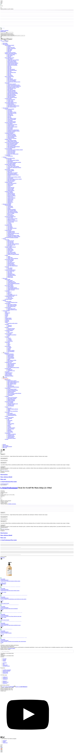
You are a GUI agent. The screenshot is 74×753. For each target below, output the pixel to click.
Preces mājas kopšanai (9, 285)
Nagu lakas (7, 239)
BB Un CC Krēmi (10, 213)
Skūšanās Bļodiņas (10, 190)
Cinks (8, 343)
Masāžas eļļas (9, 369)
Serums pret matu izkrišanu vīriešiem (14, 176)
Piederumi (7, 266)
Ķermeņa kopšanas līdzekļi (12, 126)
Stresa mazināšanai (10, 351)
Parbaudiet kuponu (6, 665)
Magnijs (8, 344)
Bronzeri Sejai (10, 214)
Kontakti (4, 659)
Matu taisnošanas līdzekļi (12, 61)
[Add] (1, 499)
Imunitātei (7, 336)
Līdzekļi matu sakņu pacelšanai (13, 59)
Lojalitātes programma (7, 669)
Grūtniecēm (9, 325)
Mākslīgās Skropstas (11, 219)
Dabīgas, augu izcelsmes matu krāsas (14, 85)
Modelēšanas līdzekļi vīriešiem (13, 174)
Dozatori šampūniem (11, 99)
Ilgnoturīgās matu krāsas (11, 95)
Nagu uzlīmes (9, 267)
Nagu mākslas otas (10, 270)
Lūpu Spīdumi (10, 227)
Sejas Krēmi (9, 110)
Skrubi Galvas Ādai (11, 47)
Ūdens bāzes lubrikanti (11, 363)
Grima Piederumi (8, 230)
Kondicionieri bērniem (11, 104)
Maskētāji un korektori (11, 209)
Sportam (6, 314)
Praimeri (8, 208)
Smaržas (4, 300)
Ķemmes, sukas (10, 100)
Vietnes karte (5, 664)
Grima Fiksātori (10, 207)
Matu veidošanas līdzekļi (9, 57)
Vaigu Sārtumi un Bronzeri (12, 211)
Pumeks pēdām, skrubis (11, 253)
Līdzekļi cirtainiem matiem (12, 64)
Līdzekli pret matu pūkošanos (12, 62)
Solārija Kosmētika (10, 137)
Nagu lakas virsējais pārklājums (13, 243)
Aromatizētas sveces (11, 370)
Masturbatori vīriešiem (9, 375)
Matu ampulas (10, 55)
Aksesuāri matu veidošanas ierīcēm (13, 81)
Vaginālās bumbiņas (8, 372)
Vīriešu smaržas (8, 307)
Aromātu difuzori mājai (11, 282)
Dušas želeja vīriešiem (11, 165)
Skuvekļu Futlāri (10, 189)
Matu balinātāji (10, 89)
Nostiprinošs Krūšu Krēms (12, 124)
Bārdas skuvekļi (10, 184)
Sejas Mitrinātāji (10, 115)
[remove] (1, 497)
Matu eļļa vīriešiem (10, 181)
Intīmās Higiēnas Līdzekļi (12, 141)
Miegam (8, 349)
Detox (8, 331)
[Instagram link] (2, 737)
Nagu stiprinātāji (10, 260)
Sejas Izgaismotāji (10, 215)
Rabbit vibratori (10, 361)
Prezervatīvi (7, 371)
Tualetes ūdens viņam (11, 308)
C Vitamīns (9, 338)
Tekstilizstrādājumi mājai (9, 296)
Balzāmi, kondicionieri (11, 48)
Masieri (8, 359)
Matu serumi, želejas (11, 54)
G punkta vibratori (10, 358)
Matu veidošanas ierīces (9, 76)
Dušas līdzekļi (10, 123)
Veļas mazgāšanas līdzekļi (12, 287)
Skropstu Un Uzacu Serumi (12, 220)
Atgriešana (5, 662)
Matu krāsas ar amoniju (11, 83)
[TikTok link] (4, 737)
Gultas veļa (9, 291)
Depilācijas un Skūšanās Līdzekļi (13, 130)
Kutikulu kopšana (10, 263)
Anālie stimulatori (8, 373)
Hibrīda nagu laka (10, 240)
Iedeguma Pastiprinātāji (11, 135)
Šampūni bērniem (10, 103)
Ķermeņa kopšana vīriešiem (10, 164)
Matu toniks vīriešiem (11, 180)
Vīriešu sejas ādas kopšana (10, 158)
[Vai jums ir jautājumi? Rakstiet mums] (1, 37)
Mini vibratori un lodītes (11, 360)
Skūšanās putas (10, 196)
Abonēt (2, 654)
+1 (5, 583)
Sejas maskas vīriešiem (11, 163)
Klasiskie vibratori (10, 354)
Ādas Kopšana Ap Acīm (11, 113)
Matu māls (9, 68)
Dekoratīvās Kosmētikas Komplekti (11, 237)
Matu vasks (9, 67)
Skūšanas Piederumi (8, 182)
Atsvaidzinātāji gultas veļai (12, 295)
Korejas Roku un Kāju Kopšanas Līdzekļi (15, 149)
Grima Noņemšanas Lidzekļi (12, 212)
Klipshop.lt (5, 681)
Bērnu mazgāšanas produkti (12, 143)
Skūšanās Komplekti (11, 193)
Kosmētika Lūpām (10, 404)
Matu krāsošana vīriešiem (12, 173)
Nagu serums (9, 261)
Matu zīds (9, 56)
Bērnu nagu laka (10, 241)
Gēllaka (6, 255)
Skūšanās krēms (10, 199)
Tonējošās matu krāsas (11, 91)
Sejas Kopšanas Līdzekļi (9, 108)
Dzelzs (8, 335)
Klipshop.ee (5, 683)
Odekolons (9, 203)
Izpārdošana (6, 378)
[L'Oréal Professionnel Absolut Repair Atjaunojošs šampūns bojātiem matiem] (37, 568)
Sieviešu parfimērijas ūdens (12, 302)
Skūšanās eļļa (9, 200)
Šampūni (9, 46)
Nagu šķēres (9, 247)
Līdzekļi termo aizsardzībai (12, 65)
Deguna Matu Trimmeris (11, 183)
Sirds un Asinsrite (8, 333)
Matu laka (9, 66)
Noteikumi (5, 740)
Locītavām (7, 320)
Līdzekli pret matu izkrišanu (12, 172)
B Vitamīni (9, 347)
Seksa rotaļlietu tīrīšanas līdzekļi (13, 367)
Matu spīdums (10, 58)
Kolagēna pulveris (10, 329)
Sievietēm (7, 324)
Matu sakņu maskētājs (11, 90)
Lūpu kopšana (10, 120)
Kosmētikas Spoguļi (11, 232)
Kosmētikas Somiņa (11, 231)
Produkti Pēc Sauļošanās (11, 138)
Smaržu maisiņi (10, 284)
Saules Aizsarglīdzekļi (11, 145)
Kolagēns (7, 327)
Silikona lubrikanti (10, 364)
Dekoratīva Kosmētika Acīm (10, 216)
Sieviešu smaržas (8, 301)
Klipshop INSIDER (6, 670)
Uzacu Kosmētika (10, 221)
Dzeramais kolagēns (11, 328)
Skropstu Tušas (10, 217)
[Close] (1, 3)
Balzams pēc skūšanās (11, 195)
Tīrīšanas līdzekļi (10, 286)
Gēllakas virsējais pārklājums (12, 258)
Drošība (4, 741)
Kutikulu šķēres (10, 249)
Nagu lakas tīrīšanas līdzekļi (12, 265)
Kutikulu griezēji (10, 250)
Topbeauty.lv (5, 679)
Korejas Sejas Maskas (11, 150)
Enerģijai (9, 348)
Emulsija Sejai (10, 114)
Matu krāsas (7, 82)
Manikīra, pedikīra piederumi (10, 246)
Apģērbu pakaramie (11, 289)
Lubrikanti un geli (8, 362)
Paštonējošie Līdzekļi (11, 134)
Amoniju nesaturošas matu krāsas (13, 84)
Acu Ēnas (9, 222)
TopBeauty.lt (5, 676)
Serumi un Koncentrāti (11, 119)
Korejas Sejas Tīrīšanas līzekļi (12, 153)
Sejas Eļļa (9, 116)
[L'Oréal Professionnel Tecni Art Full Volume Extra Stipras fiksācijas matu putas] (37, 612)
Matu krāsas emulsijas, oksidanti (13, 87)
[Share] (1, 450)
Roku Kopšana (10, 127)
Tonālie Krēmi (10, 206)
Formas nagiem (10, 277)
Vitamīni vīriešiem (8, 319)
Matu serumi (9, 171)
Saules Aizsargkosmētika (11, 136)
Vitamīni (6, 313)
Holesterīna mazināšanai (11, 334)
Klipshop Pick (5, 673)
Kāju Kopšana (10, 128)
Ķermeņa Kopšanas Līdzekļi (10, 122)
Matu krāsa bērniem (11, 96)
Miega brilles (9, 293)
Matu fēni (9, 77)
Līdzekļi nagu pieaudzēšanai (10, 269)
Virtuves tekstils (10, 298)
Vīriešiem (4, 157)
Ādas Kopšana (5, 107)
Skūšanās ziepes (10, 198)
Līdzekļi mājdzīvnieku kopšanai (13, 288)
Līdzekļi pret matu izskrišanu (10, 52)
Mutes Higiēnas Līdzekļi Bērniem (13, 146)
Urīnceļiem (7, 321)
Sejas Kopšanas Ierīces (11, 121)
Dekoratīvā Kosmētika (7, 204)
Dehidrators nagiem (11, 274)
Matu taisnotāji (10, 78)
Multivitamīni (7, 312)
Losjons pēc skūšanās (11, 197)
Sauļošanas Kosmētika (9, 133)
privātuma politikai (11, 648)
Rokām (8, 168)
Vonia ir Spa (9, 297)
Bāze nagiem (9, 245)
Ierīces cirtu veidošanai (11, 80)
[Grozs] (1, 41)
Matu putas (9, 71)
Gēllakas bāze (9, 257)
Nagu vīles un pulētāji (11, 252)
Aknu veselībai (10, 332)
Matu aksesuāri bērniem (11, 106)
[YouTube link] (28, 737)
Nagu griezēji (9, 251)
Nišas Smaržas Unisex (11, 306)
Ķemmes (9, 175)
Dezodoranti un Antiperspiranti (13, 129)
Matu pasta (9, 74)
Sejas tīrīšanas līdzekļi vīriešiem (13, 160)
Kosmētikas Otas (10, 234)
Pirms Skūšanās (10, 192)
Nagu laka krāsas (10, 242)
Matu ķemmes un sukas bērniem (13, 105)
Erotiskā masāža (8, 368)
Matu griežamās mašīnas (11, 79)
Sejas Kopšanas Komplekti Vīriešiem (14, 162)
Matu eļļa (9, 51)
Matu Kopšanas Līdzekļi (9, 45)
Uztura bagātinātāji (6, 310)
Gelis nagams (9, 273)
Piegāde (4, 660)
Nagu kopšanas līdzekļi (9, 259)
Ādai (6, 311)
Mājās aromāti (10, 280)
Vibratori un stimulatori (9, 353)
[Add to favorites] (1, 559)
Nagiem (4, 238)
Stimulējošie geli (10, 366)
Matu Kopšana (5, 44)
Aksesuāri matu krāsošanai (12, 92)
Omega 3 (9, 337)
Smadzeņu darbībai (10, 350)
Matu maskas (9, 49)
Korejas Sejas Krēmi (11, 152)
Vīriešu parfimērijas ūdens (12, 309)
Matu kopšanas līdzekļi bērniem (11, 102)
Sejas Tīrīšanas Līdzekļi (11, 118)
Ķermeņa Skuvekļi (10, 187)
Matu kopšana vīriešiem (9, 169)
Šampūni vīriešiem (10, 170)
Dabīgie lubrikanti (10, 365)
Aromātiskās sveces (11, 281)
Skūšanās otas (9, 185)
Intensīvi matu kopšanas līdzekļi (11, 53)
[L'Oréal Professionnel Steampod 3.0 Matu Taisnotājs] (37, 628)
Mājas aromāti (7, 279)
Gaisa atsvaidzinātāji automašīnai (13, 283)
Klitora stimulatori (10, 357)
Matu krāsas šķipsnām (11, 94)
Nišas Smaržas (7, 303)
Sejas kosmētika (8, 205)
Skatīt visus (2, 557)
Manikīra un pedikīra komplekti (13, 254)
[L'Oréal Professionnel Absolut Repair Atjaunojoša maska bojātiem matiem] (37, 586)
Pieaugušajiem (6, 352)
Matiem (6, 322)
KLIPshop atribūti (8, 299)
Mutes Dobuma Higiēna (11, 140)
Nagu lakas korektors (11, 264)
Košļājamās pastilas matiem (12, 323)
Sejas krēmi (9, 159)
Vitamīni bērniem (8, 318)
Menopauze (9, 326)
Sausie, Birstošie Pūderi (11, 210)
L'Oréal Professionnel (4, 483)
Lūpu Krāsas (9, 226)
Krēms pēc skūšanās (11, 194)
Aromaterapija (7, 154)
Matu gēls (9, 73)
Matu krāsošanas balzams (12, 97)
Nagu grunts (9, 272)
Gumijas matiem (10, 101)
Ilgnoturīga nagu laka (11, 244)
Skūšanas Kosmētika (9, 191)
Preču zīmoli (5, 43)
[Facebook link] (1, 737)
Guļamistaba (7, 290)
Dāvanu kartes (5, 671)
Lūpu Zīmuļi (9, 229)
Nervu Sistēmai (8, 346)
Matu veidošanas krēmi (11, 72)
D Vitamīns (9, 339)
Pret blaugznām (10, 177)
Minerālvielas (7, 342)
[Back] (1, 451)
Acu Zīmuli (9, 223)
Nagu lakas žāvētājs (11, 262)
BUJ (3, 663)
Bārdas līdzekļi (10, 161)
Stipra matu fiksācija (11, 69)
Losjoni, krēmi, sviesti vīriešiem (13, 166)
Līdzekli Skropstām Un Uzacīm (13, 233)
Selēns (8, 345)
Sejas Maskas (9, 111)
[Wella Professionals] (4, 470)
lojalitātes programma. (12, 503)
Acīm (6, 316)
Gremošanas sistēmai (9, 330)
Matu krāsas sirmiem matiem (12, 93)
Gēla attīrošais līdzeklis (11, 275)
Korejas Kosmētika (8, 148)
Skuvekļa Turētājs (10, 188)
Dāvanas (5, 377)
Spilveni (8, 292)
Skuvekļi (9, 186)
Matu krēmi (9, 50)
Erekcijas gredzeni (8, 374)
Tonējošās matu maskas (11, 88)
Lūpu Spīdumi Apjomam (11, 228)
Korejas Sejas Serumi (11, 151)
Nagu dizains (9, 268)
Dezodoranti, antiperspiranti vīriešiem (14, 167)
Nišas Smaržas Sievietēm (12, 305)
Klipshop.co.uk (5, 682)
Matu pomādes (10, 75)
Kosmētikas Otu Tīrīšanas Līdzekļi (13, 236)
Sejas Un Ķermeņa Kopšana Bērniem (12, 142)
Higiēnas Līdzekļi (8, 139)
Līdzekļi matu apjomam (11, 60)
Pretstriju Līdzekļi (10, 125)
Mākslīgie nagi (10, 276)
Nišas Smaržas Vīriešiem (11, 304)
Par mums (4, 658)
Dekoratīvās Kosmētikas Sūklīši (13, 235)
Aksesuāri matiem (8, 98)
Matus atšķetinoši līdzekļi (12, 70)
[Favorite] (4, 450)
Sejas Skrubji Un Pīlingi (11, 112)
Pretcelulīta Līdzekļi (11, 131)
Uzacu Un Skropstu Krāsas (12, 218)
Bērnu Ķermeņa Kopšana (12, 144)
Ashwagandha (10, 341)
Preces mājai (5, 278)
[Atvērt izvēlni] (1, 1)
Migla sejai (9, 117)
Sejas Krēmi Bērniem (11, 147)
